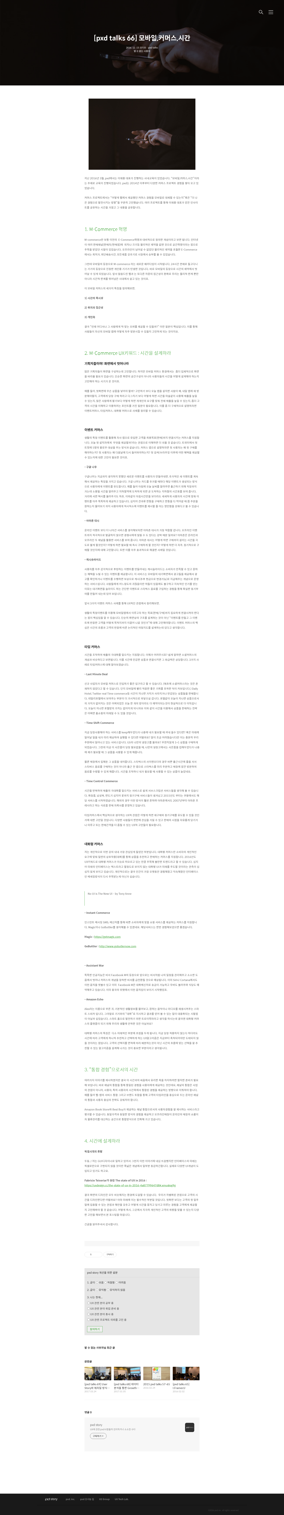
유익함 (111, 1290)
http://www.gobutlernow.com (117, 946)
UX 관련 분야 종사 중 (102, 1314)
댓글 (88, 1412)
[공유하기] (95, 1254)
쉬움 (112, 1282)
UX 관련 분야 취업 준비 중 (104, 1308)
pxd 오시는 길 (87, 1499)
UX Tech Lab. (122, 1499)
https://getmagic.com (107, 937)
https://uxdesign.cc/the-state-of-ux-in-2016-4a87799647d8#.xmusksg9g (130, 1185)
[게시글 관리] (99, 1254)
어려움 (122, 1282)
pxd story (96, 1425)
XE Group (104, 1499)
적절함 (116, 1282)
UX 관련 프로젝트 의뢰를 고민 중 (108, 1320)
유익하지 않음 (117, 1290)
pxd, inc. (70, 1499)
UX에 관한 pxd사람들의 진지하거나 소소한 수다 (112, 1429)
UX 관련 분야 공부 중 (102, 1303)
